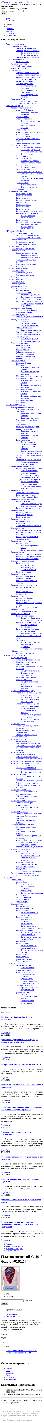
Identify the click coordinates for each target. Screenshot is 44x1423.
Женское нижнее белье (20, 614)
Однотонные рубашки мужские (29, 781)
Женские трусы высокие (31, 642)
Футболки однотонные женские (29, 607)
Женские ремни (22, 209)
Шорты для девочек (24, 312)
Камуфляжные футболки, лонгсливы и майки (26, 678)
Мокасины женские (24, 959)
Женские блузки (22, 563)
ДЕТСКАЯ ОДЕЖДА (15, 231)
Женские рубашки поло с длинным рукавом (26, 577)
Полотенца (15, 70)
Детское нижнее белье (20, 319)
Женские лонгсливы (24, 598)
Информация (11, 1314)
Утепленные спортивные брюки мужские (31, 716)
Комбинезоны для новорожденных (23, 348)
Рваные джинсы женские (31, 453)
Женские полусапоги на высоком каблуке (31, 933)
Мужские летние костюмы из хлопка (26, 761)
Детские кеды (26, 891)
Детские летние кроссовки (32, 893)
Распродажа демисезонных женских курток (27, 538)
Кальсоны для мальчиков (31, 330)
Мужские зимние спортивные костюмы (30, 696)
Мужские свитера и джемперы (23, 801)
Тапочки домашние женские (27, 51)
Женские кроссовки (24, 917)
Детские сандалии (23, 897)
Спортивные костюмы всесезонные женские (30, 476)
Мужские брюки (18, 724)
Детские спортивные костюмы (28, 238)
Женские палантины (29, 224)
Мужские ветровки (19, 737)
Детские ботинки (23, 882)
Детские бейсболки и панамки (28, 147)
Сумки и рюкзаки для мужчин (28, 143)
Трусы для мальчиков (29, 326)
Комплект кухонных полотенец (29, 87)
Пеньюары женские (29, 625)
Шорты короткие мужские (32, 770)
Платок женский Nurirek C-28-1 (19, 1353)
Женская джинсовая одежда (22, 407)
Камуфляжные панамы (30, 671)
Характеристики (13, 1316)
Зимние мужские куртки (26, 754)
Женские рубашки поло (20, 574)
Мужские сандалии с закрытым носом (29, 988)
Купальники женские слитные (28, 526)
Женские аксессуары (19, 191)
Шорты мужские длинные (31, 772)
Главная (9, 24)
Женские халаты (22, 62)
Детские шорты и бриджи (21, 308)
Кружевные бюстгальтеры (31, 618)
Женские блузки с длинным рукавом (28, 568)
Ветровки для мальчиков (26, 244)
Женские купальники (20, 519)
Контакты (10, 33)
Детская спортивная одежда (22, 233)
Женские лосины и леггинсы (28, 508)
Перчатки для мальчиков (31, 163)
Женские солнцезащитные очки (29, 211)
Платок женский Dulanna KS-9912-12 (21, 1351)
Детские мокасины (23, 895)
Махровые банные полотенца (28, 73)
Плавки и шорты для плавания (23, 873)
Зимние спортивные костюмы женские (29, 472)
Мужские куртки (18, 752)
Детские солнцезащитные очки (29, 172)
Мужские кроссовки (24, 972)
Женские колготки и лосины (23, 499)
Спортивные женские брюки (28, 479)
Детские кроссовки (24, 884)
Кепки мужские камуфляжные (27, 674)
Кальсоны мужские (29, 864)
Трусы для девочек (28, 323)
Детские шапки (22, 183)
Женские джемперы (24, 512)
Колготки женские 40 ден (31, 506)
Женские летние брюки (25, 495)
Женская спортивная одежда (22, 466)
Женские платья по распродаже (29, 554)
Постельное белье (18, 99)
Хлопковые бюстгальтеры (31, 620)
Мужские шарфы (23, 136)
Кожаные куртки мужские (27, 757)
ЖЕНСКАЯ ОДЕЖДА (15, 405)
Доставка (10, 29)
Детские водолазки (19, 246)
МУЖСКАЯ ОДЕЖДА (15, 655)
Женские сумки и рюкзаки (27, 213)
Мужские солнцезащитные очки (29, 132)
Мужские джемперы (24, 803)
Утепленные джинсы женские (28, 460)
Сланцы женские (23, 961)
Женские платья (17, 552)
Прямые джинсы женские (31, 451)
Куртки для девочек (24, 273)
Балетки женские (23, 906)
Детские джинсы (18, 251)
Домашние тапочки (19, 46)
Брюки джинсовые (23, 741)
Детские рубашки (18, 284)
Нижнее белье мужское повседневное (25, 868)
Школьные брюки (23, 365)
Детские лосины (17, 277)
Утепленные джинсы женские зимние (29, 463)
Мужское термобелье (24, 862)
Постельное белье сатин (26, 103)
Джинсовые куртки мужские (28, 743)
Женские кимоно (28, 631)
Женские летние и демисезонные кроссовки (31, 927)
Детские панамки (28, 154)
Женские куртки (17, 528)
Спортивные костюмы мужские (29, 693)
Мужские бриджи (23, 765)
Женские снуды (27, 227)
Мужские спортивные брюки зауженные (30, 707)
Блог (8, 26)
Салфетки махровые (24, 66)
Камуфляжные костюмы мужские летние (26, 663)
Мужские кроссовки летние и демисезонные (30, 982)
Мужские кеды (27, 979)
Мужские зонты (22, 117)
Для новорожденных (19, 343)
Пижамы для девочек (29, 339)
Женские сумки (27, 218)
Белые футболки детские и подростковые (32, 305)
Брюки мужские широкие (26, 735)
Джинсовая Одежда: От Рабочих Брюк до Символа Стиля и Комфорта (19, 1041)
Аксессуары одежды (14, 106)
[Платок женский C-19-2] (10, 1290)
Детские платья (17, 282)
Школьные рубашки (24, 389)
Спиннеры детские (24, 189)
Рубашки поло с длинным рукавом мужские (26, 797)
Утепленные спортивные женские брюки (31, 487)
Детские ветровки (18, 240)
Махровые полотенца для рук (28, 77)
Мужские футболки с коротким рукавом (29, 843)
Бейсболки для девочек (30, 150)
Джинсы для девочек (29, 255)
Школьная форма (18, 361)
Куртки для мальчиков (25, 275)
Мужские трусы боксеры (31, 871)
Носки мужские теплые (30, 856)
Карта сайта (11, 35)
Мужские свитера (23, 805)
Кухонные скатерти (19, 68)
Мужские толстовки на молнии (29, 814)
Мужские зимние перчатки (28, 126)
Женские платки (22, 207)
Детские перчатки (23, 158)
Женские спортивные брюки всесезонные (29, 483)
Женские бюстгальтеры (25, 616)
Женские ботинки (23, 910)
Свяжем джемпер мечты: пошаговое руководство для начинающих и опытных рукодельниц (19, 1224)
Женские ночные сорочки (31, 633)
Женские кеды (27, 924)
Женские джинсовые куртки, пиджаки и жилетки (28, 428)
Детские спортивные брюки (27, 235)
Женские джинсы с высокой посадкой (28, 443)
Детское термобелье (24, 328)
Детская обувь (16, 880)
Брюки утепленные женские (27, 493)
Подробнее (5, 1033)
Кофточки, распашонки (25, 352)
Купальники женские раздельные (24, 522)
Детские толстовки (19, 286)
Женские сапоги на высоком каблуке (29, 947)
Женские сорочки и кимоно (27, 629)
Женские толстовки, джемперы (24, 585)
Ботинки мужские (23, 965)
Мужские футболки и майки (22, 825)
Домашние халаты (18, 59)
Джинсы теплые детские (26, 264)
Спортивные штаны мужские (28, 704)
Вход (8, 18)
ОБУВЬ (9, 878)
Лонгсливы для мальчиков (32, 297)
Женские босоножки (24, 908)
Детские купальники (19, 268)
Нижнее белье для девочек (27, 332)
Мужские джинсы (18, 739)
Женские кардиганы (24, 515)
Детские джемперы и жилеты (23, 249)
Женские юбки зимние (25, 653)
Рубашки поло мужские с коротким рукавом (26, 793)
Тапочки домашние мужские (28, 57)
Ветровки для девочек (25, 242)
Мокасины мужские (24, 970)
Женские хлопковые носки (32, 550)
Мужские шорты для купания (28, 875)
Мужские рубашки (18, 774)
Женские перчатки (23, 205)
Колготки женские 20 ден (31, 504)
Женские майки (22, 600)
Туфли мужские (22, 994)
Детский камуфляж (19, 315)
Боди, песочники (23, 345)
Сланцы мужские (23, 992)
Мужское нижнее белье (20, 849)
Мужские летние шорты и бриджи (25, 763)
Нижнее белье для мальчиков (28, 334)
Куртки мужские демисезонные (29, 759)
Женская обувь (17, 904)
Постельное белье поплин (26, 101)
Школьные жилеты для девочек (29, 376)
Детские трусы (22, 321)
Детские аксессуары (19, 145)
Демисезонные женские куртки (29, 530)
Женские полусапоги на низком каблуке (31, 938)
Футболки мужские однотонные (29, 847)
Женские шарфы (27, 229)
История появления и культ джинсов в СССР (21, 1064)
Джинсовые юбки (23, 424)
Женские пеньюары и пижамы (28, 622)
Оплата (9, 31)
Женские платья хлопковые (27, 559)
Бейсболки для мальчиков (31, 152)
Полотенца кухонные (24, 84)
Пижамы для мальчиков (30, 341)
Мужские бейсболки (24, 110)
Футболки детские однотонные (29, 301)
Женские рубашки (23, 572)
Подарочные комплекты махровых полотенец (26, 80)
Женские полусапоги (24, 930)
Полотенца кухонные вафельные (29, 91)
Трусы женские (22, 640)
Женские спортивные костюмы (29, 468)
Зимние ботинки (27, 968)
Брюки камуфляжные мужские (28, 660)
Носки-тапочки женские (31, 55)
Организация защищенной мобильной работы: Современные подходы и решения (21, 1108)
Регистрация (11, 20)
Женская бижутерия (24, 194)
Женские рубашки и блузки (22, 561)
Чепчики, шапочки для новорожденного (25, 357)
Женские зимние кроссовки (27, 920)
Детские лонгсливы (24, 293)
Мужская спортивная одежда (23, 691)
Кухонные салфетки (19, 64)
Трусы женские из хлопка (31, 649)
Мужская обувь (17, 963)
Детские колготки (18, 266)
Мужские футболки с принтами (29, 840)
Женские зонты (22, 198)
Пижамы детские (23, 336)
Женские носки (22, 543)
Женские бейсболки (24, 196)
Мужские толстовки (19, 812)
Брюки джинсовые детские (27, 253)
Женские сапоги (22, 943)
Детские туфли (22, 902)
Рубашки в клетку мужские (27, 783)
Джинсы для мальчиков (30, 257)
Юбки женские (17, 651)
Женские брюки (17, 490)
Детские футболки (18, 288)
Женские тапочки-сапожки (32, 53)
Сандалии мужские (24, 985)
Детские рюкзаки (23, 169)
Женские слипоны (23, 954)
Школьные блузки (23, 363)
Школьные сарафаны (24, 400)
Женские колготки (23, 501)
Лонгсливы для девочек (30, 295)
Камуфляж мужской (19, 658)
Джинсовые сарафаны (30, 418)
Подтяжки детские (28, 167)
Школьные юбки (23, 402)
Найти (4, 14)
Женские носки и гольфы (21, 541)
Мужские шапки (22, 134)
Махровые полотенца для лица (28, 75)
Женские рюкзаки (28, 216)
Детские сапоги (22, 899)
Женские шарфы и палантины (28, 222)
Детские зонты (22, 156)
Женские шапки (22, 220)
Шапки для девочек (29, 185)
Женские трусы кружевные (27, 645)
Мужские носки (22, 851)
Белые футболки (22, 290)
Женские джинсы (23, 440)
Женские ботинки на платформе (29, 914)
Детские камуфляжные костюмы (29, 317)
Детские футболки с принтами (28, 299)
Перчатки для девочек (30, 161)
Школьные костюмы (24, 378)
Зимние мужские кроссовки (28, 975)
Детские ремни (22, 165)
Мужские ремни (22, 130)
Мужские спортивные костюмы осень (30, 700)
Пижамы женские (28, 627)
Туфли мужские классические (27, 1002)
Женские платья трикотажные (28, 556)
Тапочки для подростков (26, 48)
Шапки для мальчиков (30, 187)
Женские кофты (17, 510)
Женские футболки (19, 596)
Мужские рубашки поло (21, 790)
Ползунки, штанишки (25, 354)
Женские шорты (17, 609)
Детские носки (17, 279)
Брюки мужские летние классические (25, 731)
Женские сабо (21, 941)
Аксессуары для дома (15, 44)
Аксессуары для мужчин (21, 108)
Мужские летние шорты (26, 768)
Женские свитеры (23, 517)
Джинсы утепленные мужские (28, 746)
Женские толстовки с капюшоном (24, 593)
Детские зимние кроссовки (27, 887)
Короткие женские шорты (26, 611)
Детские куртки (17, 271)
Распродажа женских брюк (27, 497)
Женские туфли (22, 957)
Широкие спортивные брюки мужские (30, 720)
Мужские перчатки (24, 119)
